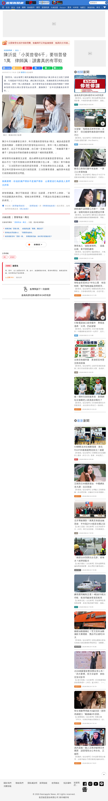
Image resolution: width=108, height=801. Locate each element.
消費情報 (7, 786)
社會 (18, 7)
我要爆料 (26, 68)
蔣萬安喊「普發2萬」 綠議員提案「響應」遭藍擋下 (24, 228)
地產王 (83, 7)
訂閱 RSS (10, 277)
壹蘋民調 (45, 7)
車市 (98, 7)
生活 (8, 7)
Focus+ (63, 7)
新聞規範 (43, 783)
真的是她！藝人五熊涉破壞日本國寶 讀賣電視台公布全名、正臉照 (89, 750)
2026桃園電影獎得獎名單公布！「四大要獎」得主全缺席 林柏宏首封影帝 (89, 674)
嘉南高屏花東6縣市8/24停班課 (88, 95)
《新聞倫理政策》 (18, 205)
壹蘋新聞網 (8, 50)
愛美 (69, 7)
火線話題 (54, 7)
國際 (24, 7)
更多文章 (19, 277)
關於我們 (7, 783)
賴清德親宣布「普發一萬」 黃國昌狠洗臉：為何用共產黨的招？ (28, 236)
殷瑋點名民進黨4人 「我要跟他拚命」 (19, 232)
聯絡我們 (19, 783)
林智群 (12, 257)
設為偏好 (6, 68)
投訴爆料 (67, 783)
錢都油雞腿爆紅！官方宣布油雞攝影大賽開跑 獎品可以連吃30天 (89, 634)
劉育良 (23, 72)
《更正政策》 (24, 209)
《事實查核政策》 (49, 205)
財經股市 (31, 7)
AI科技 (76, 7)
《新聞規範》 (33, 205)
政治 (13, 7)
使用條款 (55, 783)
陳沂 (5, 257)
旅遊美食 (91, 7)
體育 (38, 7)
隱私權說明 (32, 783)
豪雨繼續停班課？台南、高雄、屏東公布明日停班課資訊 (33, 42)
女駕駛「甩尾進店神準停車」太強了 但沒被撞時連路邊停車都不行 (89, 131)
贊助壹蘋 (16, 68)
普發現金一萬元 (20, 222)
